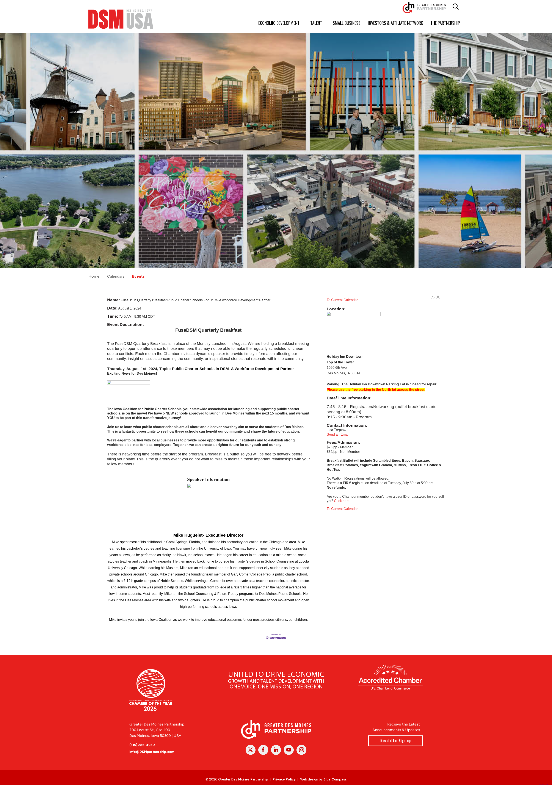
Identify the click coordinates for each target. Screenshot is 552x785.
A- (433, 297)
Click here (342, 501)
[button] (455, 6)
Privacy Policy (284, 779)
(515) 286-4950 (142, 745)
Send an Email (338, 434)
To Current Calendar (342, 300)
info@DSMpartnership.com (151, 752)
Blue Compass (335, 779)
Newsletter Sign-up (395, 740)
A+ (439, 297)
